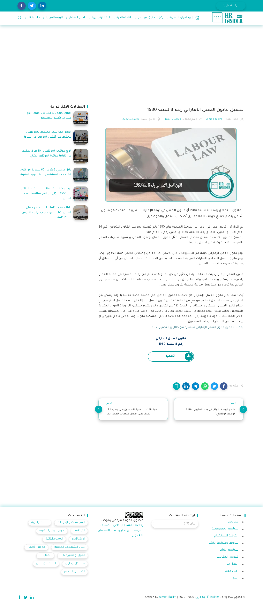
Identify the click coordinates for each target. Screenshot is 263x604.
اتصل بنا (232, 564)
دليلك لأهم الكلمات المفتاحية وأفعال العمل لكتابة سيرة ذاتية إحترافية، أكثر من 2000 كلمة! (46, 212)
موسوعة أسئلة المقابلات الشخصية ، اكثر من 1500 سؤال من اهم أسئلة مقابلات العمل (46, 193)
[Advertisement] (131, 64)
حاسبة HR (34, 17)
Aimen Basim (167, 597)
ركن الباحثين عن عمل (150, 17)
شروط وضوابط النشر (223, 543)
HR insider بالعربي (207, 597)
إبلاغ (235, 578)
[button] (223, 386)
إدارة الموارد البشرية (181, 17)
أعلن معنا (231, 571)
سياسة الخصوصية (225, 529)
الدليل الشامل (77, 17)
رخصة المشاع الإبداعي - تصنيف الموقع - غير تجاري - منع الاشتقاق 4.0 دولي (120, 530)
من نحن (233, 522)
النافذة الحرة (124, 17)
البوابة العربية (54, 17)
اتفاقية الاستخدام (226, 536)
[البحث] (19, 18)
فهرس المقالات (227, 557)
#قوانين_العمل (172, 119)
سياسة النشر (228, 550)
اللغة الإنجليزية (101, 17)
